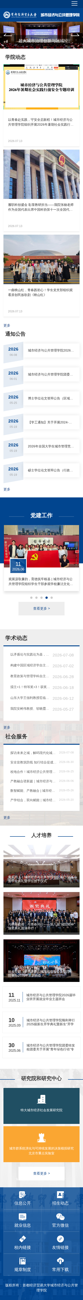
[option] (41, 35)
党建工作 (41, 515)
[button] (7, 35)
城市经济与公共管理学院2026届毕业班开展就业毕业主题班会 (51, 997)
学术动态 (16, 638)
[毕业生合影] (41, 35)
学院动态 (15, 57)
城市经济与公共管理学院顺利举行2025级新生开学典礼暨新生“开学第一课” (51, 1022)
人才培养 (41, 835)
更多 (6, 325)
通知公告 (15, 334)
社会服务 (16, 736)
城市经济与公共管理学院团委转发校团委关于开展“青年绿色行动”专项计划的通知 (51, 1047)
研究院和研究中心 (41, 1078)
